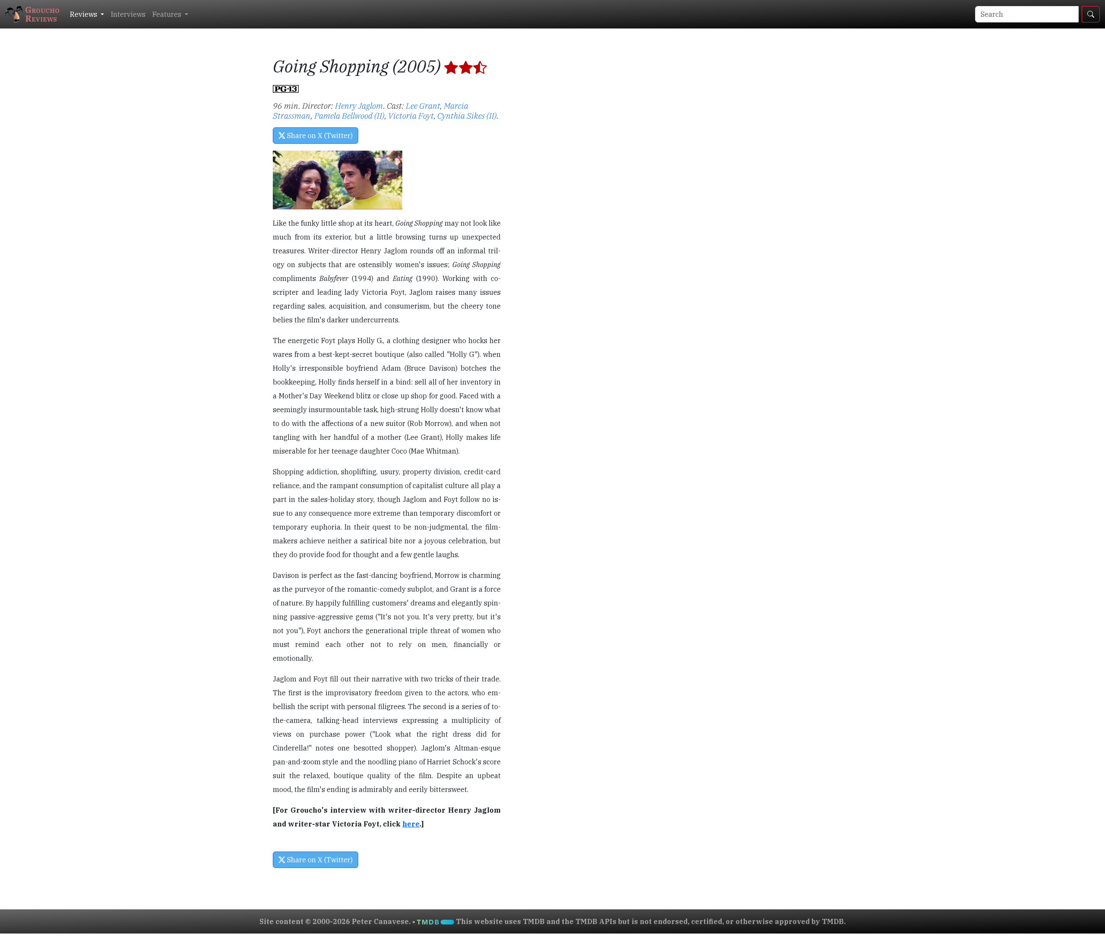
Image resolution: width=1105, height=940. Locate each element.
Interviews (128, 14)
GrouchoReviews (42, 14)
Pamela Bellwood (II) (349, 115)
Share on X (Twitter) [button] (319, 135)
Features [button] (167, 14)
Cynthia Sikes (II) (467, 115)
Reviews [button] (84, 14)
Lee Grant (423, 105)
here (411, 824)
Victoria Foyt (411, 115)
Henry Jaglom (359, 105)
